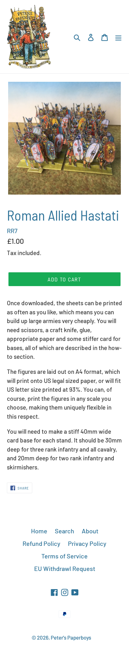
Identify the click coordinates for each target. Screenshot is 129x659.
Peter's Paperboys (71, 637)
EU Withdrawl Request (64, 568)
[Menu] (118, 36)
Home (39, 531)
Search (64, 531)
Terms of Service (64, 556)
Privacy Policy (87, 543)
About (90, 531)
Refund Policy (41, 543)
